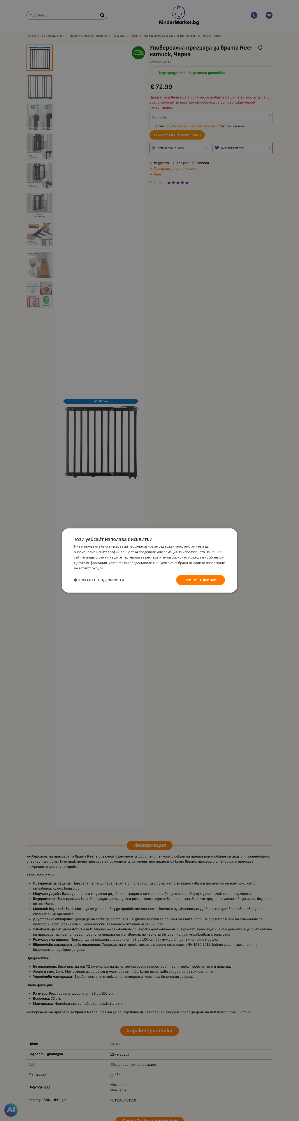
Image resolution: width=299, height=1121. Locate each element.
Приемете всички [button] (201, 580)
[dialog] (149, 560)
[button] (99, 580)
